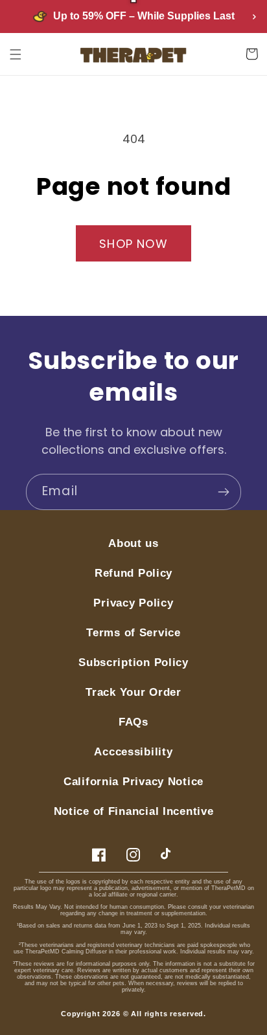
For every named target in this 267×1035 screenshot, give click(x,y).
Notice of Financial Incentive (134, 811)
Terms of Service (133, 633)
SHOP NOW (133, 244)
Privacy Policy (133, 603)
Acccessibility (133, 752)
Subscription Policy (133, 662)
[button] (16, 54)
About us (133, 543)
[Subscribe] (223, 492)
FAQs (133, 722)
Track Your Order (133, 692)
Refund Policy (133, 573)
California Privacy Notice (133, 781)
